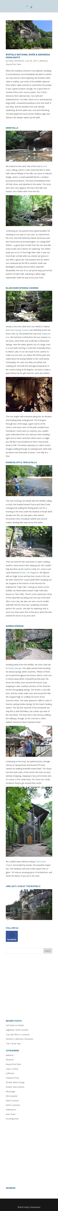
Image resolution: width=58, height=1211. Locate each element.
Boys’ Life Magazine (30, 572)
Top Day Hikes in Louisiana (18, 1034)
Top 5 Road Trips (13, 1043)
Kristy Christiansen (16, 60)
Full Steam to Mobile (15, 1025)
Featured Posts (12, 1078)
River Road (10, 1114)
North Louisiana (13, 1105)
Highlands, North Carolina (17, 1030)
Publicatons (11, 1109)
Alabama (9, 1055)
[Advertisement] (29, 987)
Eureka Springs (14, 668)
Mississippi (10, 1091)
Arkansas (43, 60)
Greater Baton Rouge (15, 1082)
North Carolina (12, 1100)
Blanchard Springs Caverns (17, 330)
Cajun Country (12, 1069)
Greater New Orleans (15, 1087)
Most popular (12, 1096)
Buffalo (44, 92)
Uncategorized (12, 1118)
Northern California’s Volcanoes (19, 1039)
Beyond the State (13, 64)
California (10, 1073)
